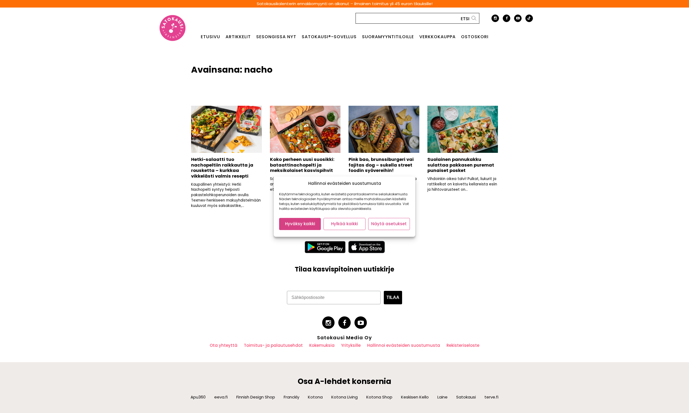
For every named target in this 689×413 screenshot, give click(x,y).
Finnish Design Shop (255, 397)
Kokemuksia (322, 345)
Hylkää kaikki (344, 224)
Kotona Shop (379, 397)
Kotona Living (344, 397)
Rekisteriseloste (463, 345)
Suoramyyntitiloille (388, 37)
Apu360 (198, 397)
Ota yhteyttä (223, 345)
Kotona (315, 397)
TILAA (392, 297)
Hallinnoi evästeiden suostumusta (403, 345)
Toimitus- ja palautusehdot (273, 345)
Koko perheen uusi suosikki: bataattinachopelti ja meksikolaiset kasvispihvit (302, 165)
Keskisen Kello (415, 397)
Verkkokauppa (437, 37)
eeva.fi (221, 397)
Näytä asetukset (389, 224)
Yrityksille (351, 345)
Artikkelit (238, 37)
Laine (442, 397)
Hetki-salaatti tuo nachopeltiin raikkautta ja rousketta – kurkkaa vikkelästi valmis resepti (222, 167)
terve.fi (491, 397)
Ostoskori (474, 37)
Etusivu (210, 37)
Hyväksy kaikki (300, 224)
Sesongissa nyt (276, 37)
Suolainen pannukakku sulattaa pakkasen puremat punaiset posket (460, 165)
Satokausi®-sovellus (329, 37)
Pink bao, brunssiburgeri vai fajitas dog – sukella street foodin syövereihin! (381, 165)
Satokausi (466, 397)
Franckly (291, 397)
